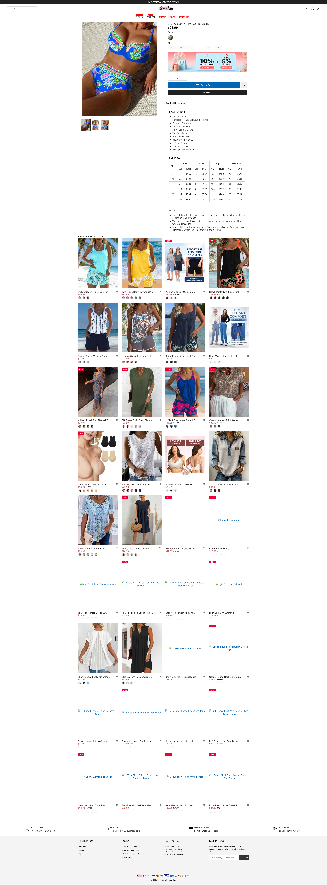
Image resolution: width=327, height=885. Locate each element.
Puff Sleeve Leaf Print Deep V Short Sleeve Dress (225, 741)
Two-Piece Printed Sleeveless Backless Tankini (138, 805)
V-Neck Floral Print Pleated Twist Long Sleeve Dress (94, 420)
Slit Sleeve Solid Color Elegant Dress (138, 420)
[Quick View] (115, 291)
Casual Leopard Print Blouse (223, 420)
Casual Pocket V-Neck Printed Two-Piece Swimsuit (94, 356)
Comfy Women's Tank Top (91, 805)
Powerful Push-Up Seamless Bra (181, 484)
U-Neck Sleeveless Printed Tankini (138, 356)
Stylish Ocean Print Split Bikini (93, 292)
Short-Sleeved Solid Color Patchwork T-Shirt (94, 677)
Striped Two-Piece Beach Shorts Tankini (181, 356)
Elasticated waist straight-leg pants (138, 741)
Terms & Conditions (129, 846)
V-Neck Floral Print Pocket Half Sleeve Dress (181, 549)
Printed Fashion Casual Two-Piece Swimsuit (138, 613)
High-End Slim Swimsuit (221, 613)
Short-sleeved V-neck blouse (180, 677)
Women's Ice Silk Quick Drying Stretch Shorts (181, 292)
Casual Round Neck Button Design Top (225, 677)
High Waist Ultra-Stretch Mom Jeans (225, 356)
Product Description (176, 103)
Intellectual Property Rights (132, 854)
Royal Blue (170, 37)
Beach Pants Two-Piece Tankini (225, 292)
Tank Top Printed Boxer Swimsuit (94, 613)
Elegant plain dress (219, 549)
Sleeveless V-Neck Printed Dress (181, 805)
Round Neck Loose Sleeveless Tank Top (181, 741)
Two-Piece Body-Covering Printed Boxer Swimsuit (138, 292)
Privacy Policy (127, 857)
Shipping (81, 850)
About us (81, 857)
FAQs (80, 854)
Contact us (82, 846)
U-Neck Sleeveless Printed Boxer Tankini (181, 420)
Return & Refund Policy (130, 850)
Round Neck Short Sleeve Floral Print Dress (225, 805)
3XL (217, 48)
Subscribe (244, 857)
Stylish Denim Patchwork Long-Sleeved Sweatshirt (225, 484)
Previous (71, 81)
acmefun (172, 880)
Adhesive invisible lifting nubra (94, 484)
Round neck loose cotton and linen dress (138, 549)
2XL (208, 48)
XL (199, 48)
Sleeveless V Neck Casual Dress (138, 677)
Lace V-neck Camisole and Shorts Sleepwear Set (181, 613)
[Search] (33, 8)
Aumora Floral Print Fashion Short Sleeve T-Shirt (94, 549)
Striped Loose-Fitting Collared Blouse (94, 741)
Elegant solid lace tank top (136, 484)
